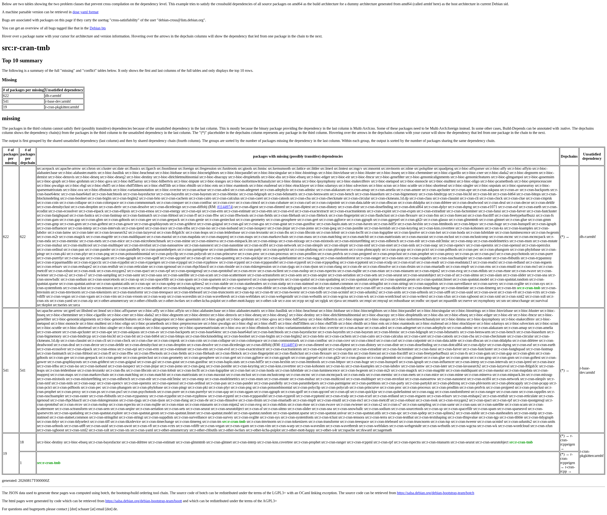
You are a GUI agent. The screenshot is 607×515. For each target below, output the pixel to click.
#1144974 (224, 207)
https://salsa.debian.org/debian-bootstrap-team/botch (435, 493)
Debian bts (98, 28)
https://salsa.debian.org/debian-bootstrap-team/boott (143, 501)
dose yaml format (85, 12)
